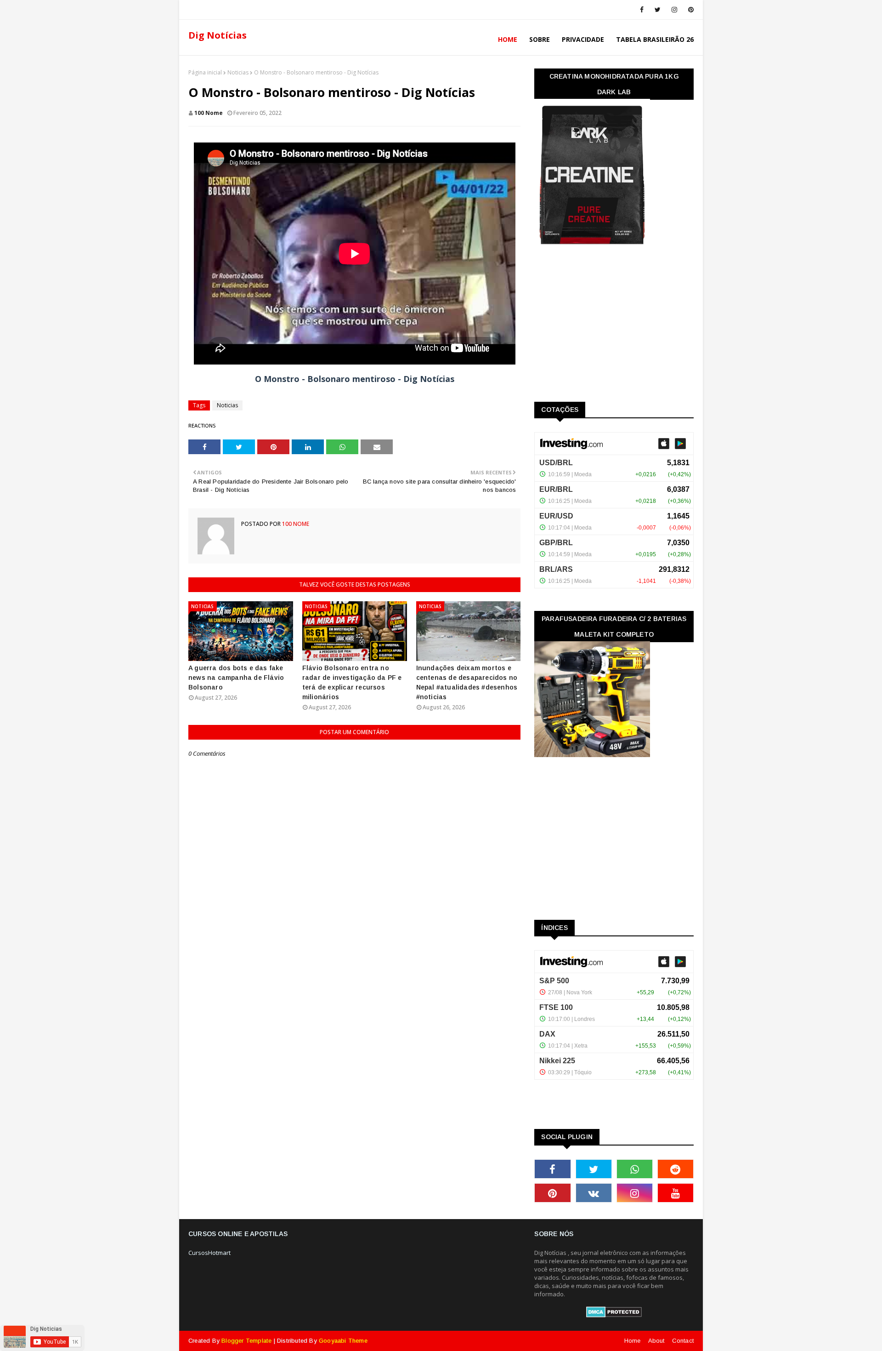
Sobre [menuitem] (539, 39)
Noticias (238, 72)
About (656, 1340)
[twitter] (657, 9)
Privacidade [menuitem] (583, 39)
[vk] (594, 1193)
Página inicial (205, 72)
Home (632, 1340)
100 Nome (208, 113)
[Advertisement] (603, 326)
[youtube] (675, 1193)
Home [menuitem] (507, 39)
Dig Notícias (217, 35)
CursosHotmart (209, 1252)
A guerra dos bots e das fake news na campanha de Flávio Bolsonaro (236, 677)
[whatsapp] (634, 1169)
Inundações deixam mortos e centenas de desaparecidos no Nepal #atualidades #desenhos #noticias (467, 682)
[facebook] (642, 9)
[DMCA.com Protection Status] (614, 1315)
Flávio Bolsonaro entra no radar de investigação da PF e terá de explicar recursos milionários (352, 682)
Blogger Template (246, 1340)
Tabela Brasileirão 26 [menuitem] (655, 39)
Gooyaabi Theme (343, 1340)
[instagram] (674, 9)
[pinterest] (689, 9)
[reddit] (675, 1169)
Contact (683, 1340)
